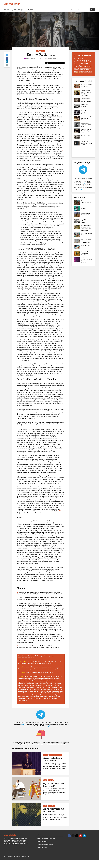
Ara (92, 9)
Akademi (7, 10)
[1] (23, 79)
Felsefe (42, 50)
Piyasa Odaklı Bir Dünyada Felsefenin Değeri (86, 143)
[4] (60, 510)
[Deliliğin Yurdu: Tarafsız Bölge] (77, 214)
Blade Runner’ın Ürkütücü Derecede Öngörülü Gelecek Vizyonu (86, 260)
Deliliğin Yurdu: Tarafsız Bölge (85, 213)
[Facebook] (69, 835)
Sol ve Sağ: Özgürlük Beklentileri (53, 810)
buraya (23, 724)
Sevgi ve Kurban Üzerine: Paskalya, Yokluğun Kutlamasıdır (86, 93)
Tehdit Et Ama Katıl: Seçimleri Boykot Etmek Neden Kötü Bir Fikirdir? (86, 228)
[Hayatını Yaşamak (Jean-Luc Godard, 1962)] (77, 124)
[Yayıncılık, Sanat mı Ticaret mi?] (26, 788)
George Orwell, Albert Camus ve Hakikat (85, 221)
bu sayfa (47, 726)
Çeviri (14, 10)
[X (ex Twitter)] (73, 835)
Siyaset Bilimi (58, 754)
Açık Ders (46, 754)
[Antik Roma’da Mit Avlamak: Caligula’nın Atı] (77, 241)
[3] (40, 497)
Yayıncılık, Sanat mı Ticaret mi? (53, 784)
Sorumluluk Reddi (42, 847)
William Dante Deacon (31, 58)
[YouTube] (80, 835)
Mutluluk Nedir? (85, 245)
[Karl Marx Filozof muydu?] (77, 137)
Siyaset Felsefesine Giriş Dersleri (52, 759)
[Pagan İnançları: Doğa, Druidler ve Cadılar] (77, 202)
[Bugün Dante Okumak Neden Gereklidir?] (77, 253)
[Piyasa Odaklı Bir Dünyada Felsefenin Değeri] (77, 143)
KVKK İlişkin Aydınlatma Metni (45, 844)
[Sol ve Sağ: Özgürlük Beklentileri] (26, 814)
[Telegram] (84, 835)
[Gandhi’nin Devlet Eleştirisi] (77, 208)
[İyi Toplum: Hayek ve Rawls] (77, 234)
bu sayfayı (79, 72)
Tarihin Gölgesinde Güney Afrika (86, 85)
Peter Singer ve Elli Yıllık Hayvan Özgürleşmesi (86, 118)
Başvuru (30, 10)
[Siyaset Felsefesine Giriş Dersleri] (26, 763)
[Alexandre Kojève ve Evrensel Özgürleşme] (77, 112)
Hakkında (39, 835)
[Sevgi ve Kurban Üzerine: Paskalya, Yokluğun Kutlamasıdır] (77, 92)
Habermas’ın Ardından (84, 105)
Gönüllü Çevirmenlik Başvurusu (46, 838)
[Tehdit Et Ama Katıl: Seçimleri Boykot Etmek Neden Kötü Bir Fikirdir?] (77, 227)
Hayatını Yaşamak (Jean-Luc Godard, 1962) (86, 124)
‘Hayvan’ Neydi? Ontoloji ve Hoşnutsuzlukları (86, 100)
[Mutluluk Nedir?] (77, 247)
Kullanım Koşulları (42, 841)
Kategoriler (21, 10)
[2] (62, 150)
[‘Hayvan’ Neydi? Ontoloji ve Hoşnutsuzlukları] (77, 100)
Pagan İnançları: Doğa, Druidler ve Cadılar (86, 202)
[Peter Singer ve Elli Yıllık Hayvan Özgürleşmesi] (77, 118)
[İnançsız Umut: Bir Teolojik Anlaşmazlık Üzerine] (77, 130)
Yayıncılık (50, 780)
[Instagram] (76, 835)
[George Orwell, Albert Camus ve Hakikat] (77, 221)
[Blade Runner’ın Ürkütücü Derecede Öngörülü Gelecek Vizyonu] (77, 259)
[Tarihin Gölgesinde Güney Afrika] (77, 86)
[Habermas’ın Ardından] (77, 106)
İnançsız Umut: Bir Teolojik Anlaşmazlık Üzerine (86, 131)
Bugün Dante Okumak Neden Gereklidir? (85, 253)
